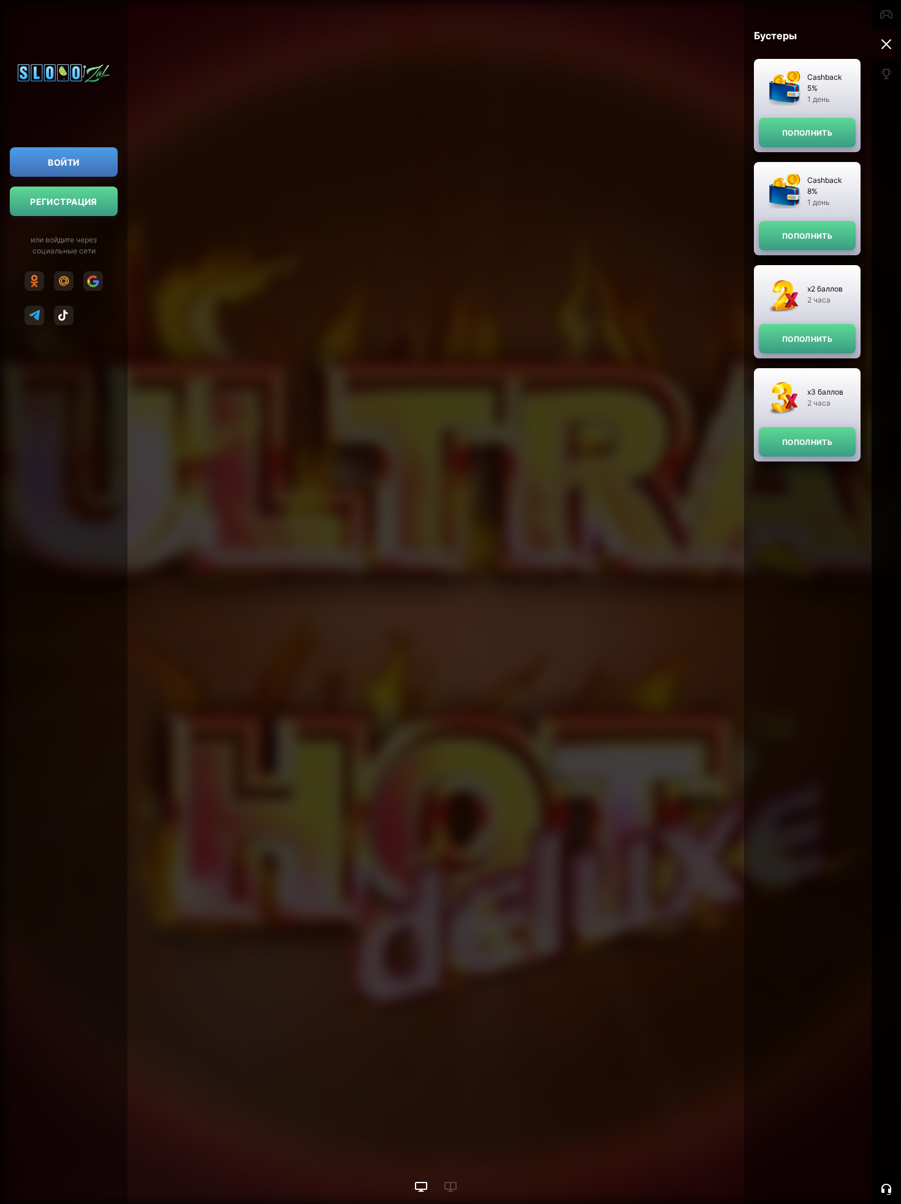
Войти (63, 162)
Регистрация (63, 201)
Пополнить (807, 132)
